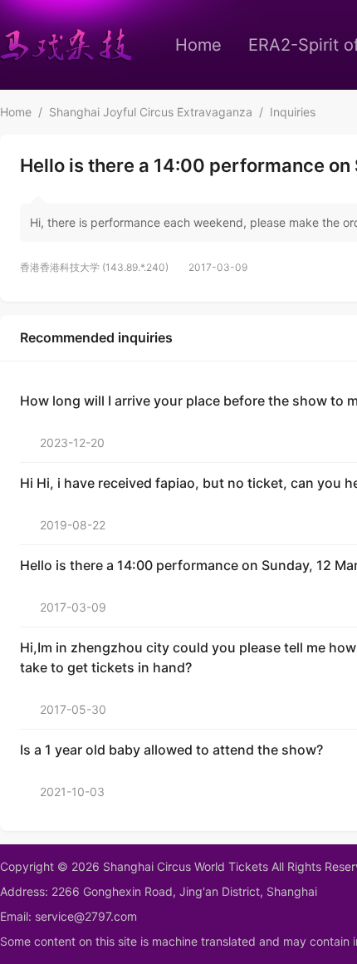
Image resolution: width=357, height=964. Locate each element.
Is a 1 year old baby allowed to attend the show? (171, 749)
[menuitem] (198, 45)
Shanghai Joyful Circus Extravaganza (150, 112)
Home (198, 45)
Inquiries (292, 112)
